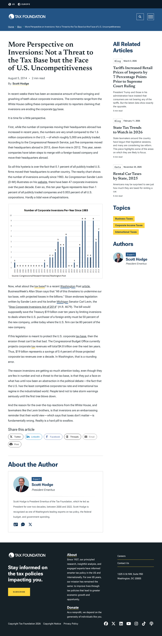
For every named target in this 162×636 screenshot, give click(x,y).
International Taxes (126, 232)
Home (11, 26)
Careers (121, 556)
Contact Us (123, 563)
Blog (19, 26)
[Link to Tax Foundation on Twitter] (113, 623)
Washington (67, 286)
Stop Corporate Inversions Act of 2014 (32, 306)
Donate (73, 607)
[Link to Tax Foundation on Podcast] (151, 623)
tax (55, 109)
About (72, 555)
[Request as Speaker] (23, 524)
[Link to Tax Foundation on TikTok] (143, 623)
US (13, 4)
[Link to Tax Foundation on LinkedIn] (121, 623)
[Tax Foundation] (27, 17)
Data (118, 167)
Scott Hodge (20, 83)
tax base (39, 286)
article (86, 286)
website (42, 182)
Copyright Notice (52, 623)
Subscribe (19, 592)
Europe (26, 4)
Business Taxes (124, 218)
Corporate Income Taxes (129, 225)
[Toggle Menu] (150, 16)
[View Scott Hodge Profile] (15, 524)
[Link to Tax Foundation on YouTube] (128, 623)
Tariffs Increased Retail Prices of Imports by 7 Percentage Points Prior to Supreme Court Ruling (133, 77)
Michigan (62, 301)
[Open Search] (140, 16)
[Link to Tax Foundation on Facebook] (106, 623)
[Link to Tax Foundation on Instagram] (136, 623)
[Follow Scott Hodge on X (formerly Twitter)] (30, 524)
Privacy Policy (71, 623)
